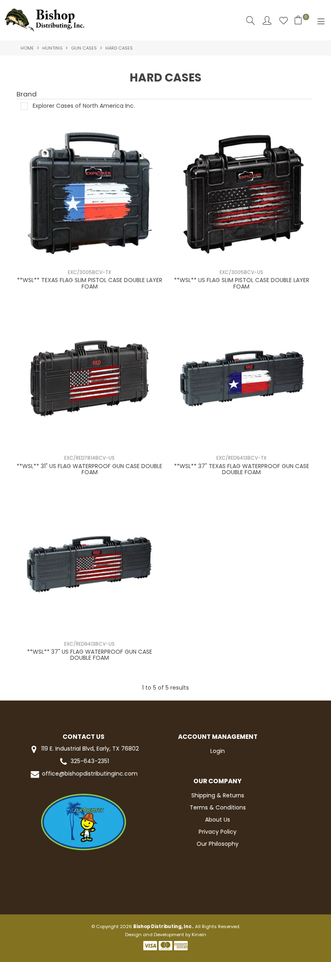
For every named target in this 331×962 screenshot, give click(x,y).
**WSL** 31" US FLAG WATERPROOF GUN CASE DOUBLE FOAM (89, 469)
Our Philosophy (218, 844)
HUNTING (52, 48)
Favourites (283, 20)
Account (267, 20)
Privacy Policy (218, 832)
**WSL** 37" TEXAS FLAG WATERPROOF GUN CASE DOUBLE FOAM (241, 469)
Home (27, 48)
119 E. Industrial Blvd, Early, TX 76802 (89, 749)
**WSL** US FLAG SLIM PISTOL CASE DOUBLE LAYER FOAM (241, 283)
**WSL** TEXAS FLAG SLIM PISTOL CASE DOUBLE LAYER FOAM (89, 283)
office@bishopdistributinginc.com (90, 774)
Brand (27, 94)
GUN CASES (84, 48)
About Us (217, 820)
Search (250, 20)
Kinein (199, 934)
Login (217, 751)
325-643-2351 (90, 761)
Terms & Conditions (218, 807)
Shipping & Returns (217, 795)
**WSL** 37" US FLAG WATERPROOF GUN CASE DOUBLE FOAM (89, 655)
